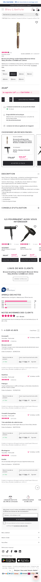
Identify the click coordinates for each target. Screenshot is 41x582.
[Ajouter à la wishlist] (16, 227)
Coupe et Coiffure (21, 18)
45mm (5, 79)
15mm (5, 74)
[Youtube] (15, 552)
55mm (13, 79)
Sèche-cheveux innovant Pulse (9, 249)
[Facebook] (11, 552)
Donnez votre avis (20, 279)
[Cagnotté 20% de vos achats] (20, 2)
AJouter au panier (26, 99)
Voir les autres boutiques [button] (13, 120)
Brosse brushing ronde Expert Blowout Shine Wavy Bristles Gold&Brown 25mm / (20, 407)
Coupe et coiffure (32, 18)
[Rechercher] (36, 14)
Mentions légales (7, 566)
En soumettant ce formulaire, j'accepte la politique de (19, 524)
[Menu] (3, 9)
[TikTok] (7, 552)
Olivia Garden (25, 54)
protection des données (21, 526)
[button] (29, 9)
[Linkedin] (20, 552)
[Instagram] (3, 552)
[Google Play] (9, 562)
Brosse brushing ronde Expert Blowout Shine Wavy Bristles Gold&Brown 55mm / (20, 368)
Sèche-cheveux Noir (26, 249)
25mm (21, 74)
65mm (21, 79)
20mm (13, 74)
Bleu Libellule (12, 18)
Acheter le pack (18, 163)
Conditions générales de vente (21, 566)
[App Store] (23, 562)
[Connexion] (33, 9)
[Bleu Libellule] (15, 9)
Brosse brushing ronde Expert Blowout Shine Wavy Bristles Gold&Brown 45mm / (20, 481)
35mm (29, 74)
